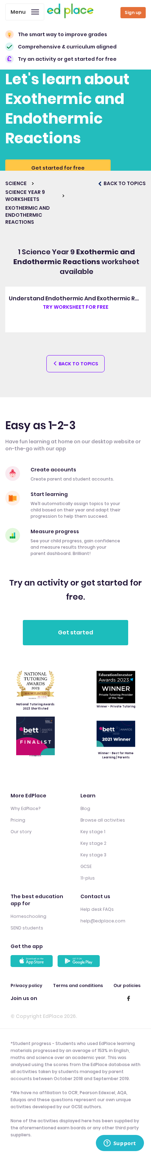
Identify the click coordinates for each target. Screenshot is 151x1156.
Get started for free (58, 167)
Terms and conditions (78, 985)
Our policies (126, 985)
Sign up (133, 12)
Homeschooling (28, 916)
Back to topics (78, 363)
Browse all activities (102, 820)
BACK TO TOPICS (124, 183)
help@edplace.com (102, 921)
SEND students (27, 928)
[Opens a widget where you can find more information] (120, 1143)
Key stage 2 (93, 843)
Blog (85, 808)
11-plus (87, 878)
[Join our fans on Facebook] (128, 998)
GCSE (86, 866)
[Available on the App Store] (33, 961)
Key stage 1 (92, 832)
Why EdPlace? (25, 808)
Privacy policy (26, 985)
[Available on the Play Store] (80, 961)
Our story (21, 832)
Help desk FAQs (97, 909)
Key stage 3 (93, 855)
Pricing (18, 820)
